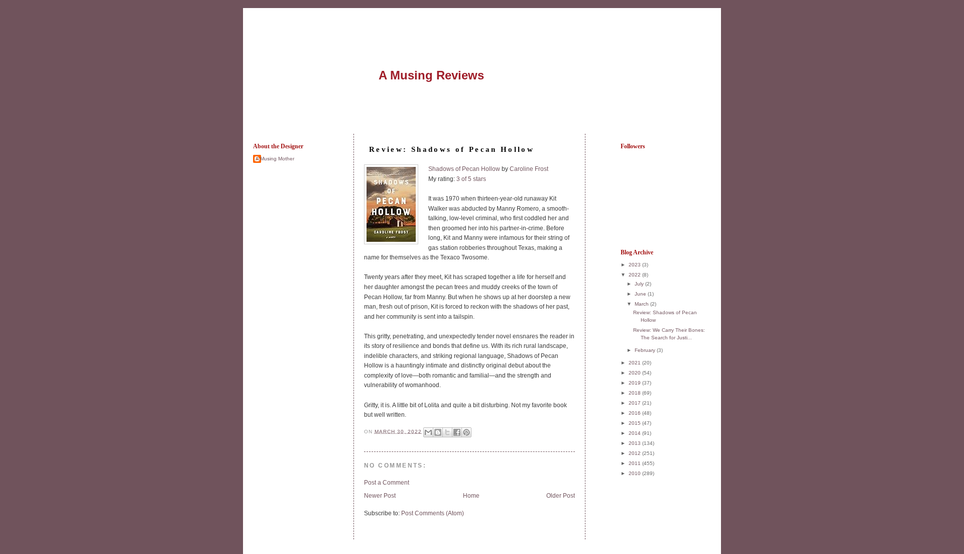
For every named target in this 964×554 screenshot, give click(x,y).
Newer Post (380, 495)
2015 (635, 423)
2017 (635, 403)
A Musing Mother (275, 158)
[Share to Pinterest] (466, 432)
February (646, 350)
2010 (635, 473)
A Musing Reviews (431, 75)
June (641, 294)
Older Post (560, 495)
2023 (635, 264)
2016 (635, 413)
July (640, 284)
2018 (635, 393)
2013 (635, 443)
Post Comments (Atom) (432, 513)
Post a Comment (386, 482)
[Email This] (428, 432)
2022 (635, 275)
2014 (635, 433)
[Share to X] (447, 432)
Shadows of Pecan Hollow (464, 168)
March (642, 304)
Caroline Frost (529, 168)
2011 (635, 463)
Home (471, 495)
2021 (635, 362)
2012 (635, 453)
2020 (635, 373)
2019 (635, 383)
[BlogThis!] (438, 432)
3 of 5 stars (471, 178)
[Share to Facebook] (457, 432)
